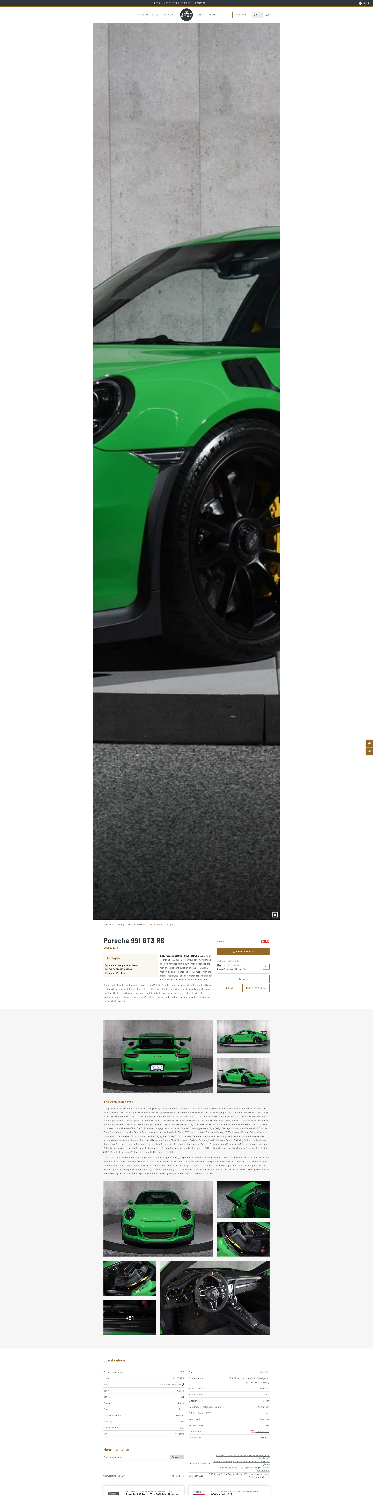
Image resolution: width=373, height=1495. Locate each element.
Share (231, 988)
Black (266, 1394)
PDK (182, 1427)
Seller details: (228, 961)
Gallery (120, 924)
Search (143, 14)
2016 (182, 1372)
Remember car (244, 951)
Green (266, 1400)
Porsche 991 (176, 1457)
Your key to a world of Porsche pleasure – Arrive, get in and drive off (243, 1456)
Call (244, 979)
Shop (201, 14)
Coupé (180, 1390)
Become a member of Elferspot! (180, 3)
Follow (239, 14)
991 (182, 1396)
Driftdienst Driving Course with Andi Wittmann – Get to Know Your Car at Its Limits (239, 1475)
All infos (176, 1475)
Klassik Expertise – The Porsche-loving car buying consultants (245, 1469)
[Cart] (267, 15)
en (257, 14)
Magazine (169, 14)
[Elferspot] (186, 14)
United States (262, 1431)
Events (213, 14)
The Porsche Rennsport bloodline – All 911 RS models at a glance (241, 1463)
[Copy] (183, 1384)
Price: (221, 941)
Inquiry (171, 924)
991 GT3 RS (178, 1378)
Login (366, 3)
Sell (155, 14)
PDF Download (258, 988)
